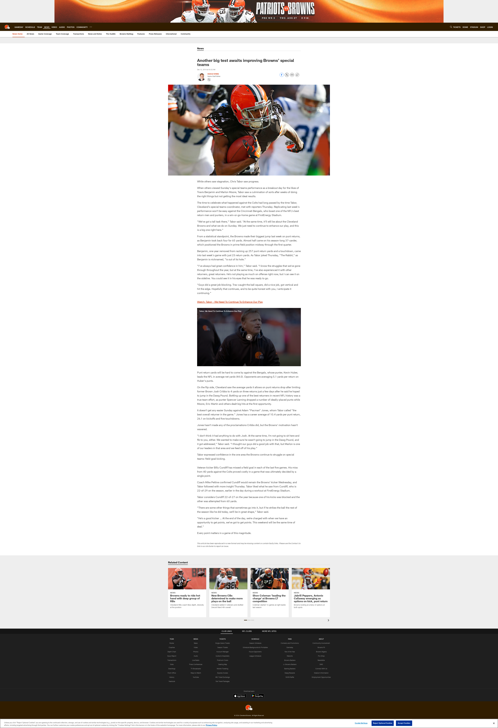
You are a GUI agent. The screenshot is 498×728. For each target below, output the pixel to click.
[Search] (451, 27)
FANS (290, 639)
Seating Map (222, 664)
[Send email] (292, 76)
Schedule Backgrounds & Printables (255, 647)
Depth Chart (172, 652)
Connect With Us (321, 668)
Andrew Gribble (213, 74)
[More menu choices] (91, 27)
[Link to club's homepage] (7, 27)
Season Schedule (255, 643)
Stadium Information (321, 673)
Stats (172, 664)
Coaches (172, 647)
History (171, 677)
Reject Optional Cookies (382, 723)
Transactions (171, 660)
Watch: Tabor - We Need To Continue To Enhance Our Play (230, 301)
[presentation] (329, 620)
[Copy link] (297, 75)
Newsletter (321, 660)
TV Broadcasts (196, 668)
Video (196, 647)
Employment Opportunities (321, 677)
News (196, 643)
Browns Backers (289, 660)
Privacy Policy (211, 725)
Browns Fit (321, 647)
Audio (196, 656)
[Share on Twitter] (287, 76)
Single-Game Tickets (222, 643)
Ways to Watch (196, 673)
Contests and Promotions (290, 643)
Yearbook (172, 681)
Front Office (172, 673)
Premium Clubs (222, 660)
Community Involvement (321, 643)
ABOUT (321, 639)
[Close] (494, 723)
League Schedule (255, 656)
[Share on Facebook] (282, 76)
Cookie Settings (361, 723)
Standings (171, 668)
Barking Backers (289, 668)
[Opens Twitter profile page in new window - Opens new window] (209, 79)
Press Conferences (195, 664)
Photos (195, 652)
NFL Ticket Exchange (222, 677)
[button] (249, 337)
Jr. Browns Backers (289, 664)
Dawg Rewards (290, 673)
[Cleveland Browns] (249, 707)
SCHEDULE (255, 639)
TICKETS (222, 639)
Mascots (290, 656)
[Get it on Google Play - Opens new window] (257, 697)
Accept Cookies (404, 723)
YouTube (196, 677)
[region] (249, 723)
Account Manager (222, 652)
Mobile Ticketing (222, 668)
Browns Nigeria (321, 652)
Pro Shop (321, 656)
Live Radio (195, 660)
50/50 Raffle (290, 677)
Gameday (289, 647)
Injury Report (171, 656)
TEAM (172, 639)
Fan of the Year (290, 652)
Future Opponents (255, 652)
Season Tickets (222, 647)
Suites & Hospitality (222, 656)
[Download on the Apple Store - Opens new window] (239, 696)
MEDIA (195, 639)
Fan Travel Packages (223, 681)
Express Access (222, 673)
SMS (321, 664)
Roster (172, 643)
